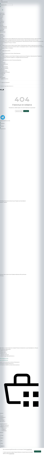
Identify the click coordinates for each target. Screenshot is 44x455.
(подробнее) (29, 449)
